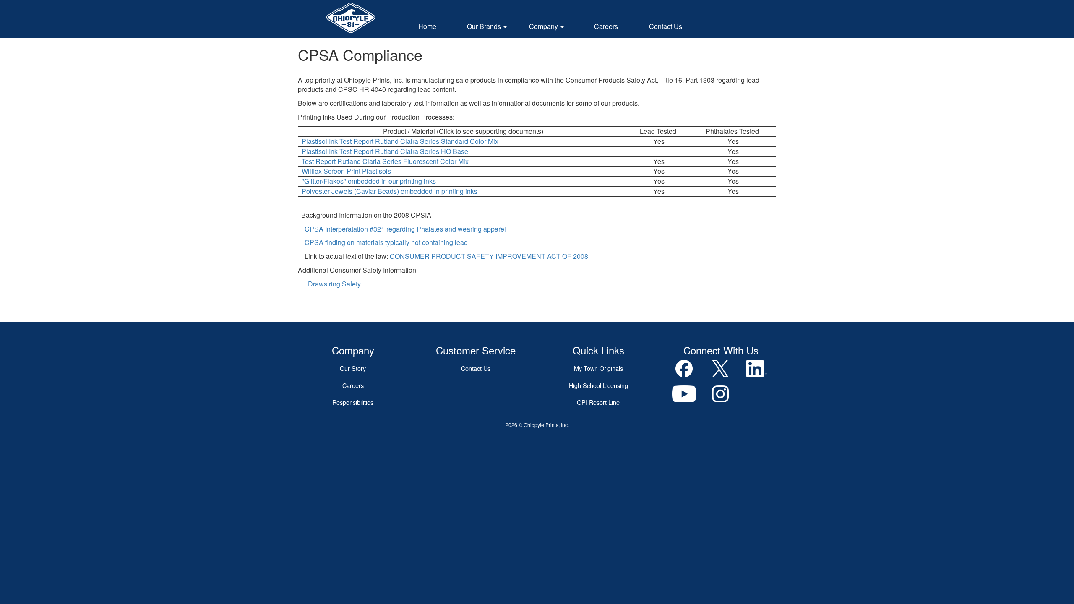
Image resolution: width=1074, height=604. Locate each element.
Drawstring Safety (334, 284)
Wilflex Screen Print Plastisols (346, 171)
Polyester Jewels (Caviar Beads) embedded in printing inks (388, 191)
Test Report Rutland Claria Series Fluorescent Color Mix (385, 161)
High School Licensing (598, 385)
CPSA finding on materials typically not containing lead (386, 242)
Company (544, 26)
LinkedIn (757, 368)
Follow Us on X (720, 368)
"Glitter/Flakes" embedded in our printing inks (369, 181)
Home (427, 26)
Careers (606, 26)
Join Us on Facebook (684, 368)
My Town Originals (598, 368)
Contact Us (665, 26)
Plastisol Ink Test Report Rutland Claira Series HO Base (385, 151)
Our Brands (485, 26)
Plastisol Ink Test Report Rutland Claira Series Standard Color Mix (401, 141)
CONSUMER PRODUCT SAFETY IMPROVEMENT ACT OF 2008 (489, 256)
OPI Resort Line (598, 402)
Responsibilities (352, 402)
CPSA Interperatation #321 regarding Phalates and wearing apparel (405, 229)
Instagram (720, 394)
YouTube (684, 394)
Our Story (353, 368)
